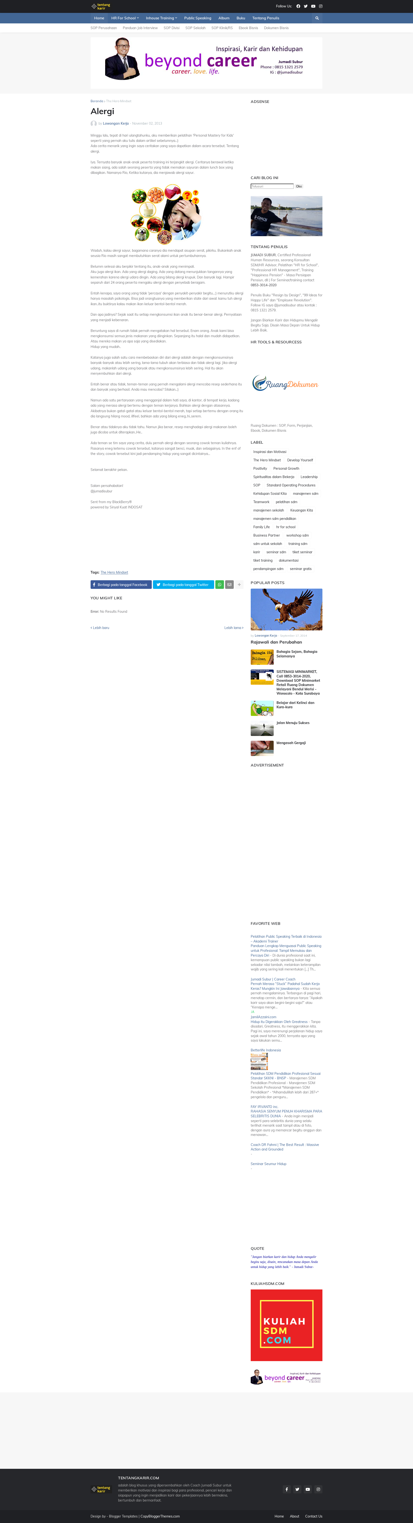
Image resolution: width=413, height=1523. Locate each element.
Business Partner (266, 535)
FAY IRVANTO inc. (264, 1107)
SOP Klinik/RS (222, 28)
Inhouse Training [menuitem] (160, 18)
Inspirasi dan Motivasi (269, 452)
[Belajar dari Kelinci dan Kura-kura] (262, 708)
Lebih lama (232, 627)
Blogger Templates (123, 1516)
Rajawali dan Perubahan (276, 642)
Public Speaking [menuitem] (197, 18)
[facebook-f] (287, 1489)
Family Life (261, 527)
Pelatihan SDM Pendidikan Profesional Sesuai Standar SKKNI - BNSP (286, 1076)
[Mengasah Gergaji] (262, 748)
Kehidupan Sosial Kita (270, 493)
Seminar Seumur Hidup (268, 1164)
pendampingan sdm (268, 569)
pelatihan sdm (286, 502)
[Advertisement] (280, 137)
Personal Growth (286, 468)
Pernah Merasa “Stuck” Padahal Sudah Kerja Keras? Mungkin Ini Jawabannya (285, 986)
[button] (317, 18)
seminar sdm (276, 552)
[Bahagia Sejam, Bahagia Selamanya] (262, 657)
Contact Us (313, 1516)
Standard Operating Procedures (291, 485)
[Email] (229, 584)
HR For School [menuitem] (123, 18)
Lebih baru (101, 627)
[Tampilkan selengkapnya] (239, 584)
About (294, 1516)
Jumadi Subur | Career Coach (273, 979)
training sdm (297, 544)
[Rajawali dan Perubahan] (286, 609)
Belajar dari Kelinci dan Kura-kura (295, 705)
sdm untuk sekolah (267, 544)
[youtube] (313, 6)
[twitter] (306, 6)
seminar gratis (301, 569)
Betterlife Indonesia (266, 1050)
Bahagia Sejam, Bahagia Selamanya (297, 654)
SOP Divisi (171, 28)
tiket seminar (302, 552)
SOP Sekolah (195, 28)
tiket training (262, 560)
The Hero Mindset (118, 101)
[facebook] (298, 6)
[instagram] (320, 6)
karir (256, 552)
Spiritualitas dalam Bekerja (273, 477)
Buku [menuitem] (241, 18)
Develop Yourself (300, 460)
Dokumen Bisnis (276, 28)
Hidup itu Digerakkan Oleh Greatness (279, 1022)
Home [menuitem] (99, 18)
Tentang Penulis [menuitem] (265, 18)
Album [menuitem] (223, 18)
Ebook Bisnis (248, 28)
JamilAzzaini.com (263, 1017)
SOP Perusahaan (104, 28)
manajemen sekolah (268, 510)
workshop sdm (297, 535)
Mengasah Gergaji (291, 743)
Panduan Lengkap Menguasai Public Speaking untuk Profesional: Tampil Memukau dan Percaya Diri (286, 950)
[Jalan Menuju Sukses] (262, 728)
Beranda (97, 101)
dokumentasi (289, 560)
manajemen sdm (305, 493)
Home (279, 1516)
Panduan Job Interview (140, 28)
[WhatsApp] (219, 584)
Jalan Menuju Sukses (293, 723)
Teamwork (261, 502)
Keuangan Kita (301, 510)
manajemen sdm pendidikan (274, 519)
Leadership (309, 477)
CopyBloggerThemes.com (160, 1516)
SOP (256, 485)
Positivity (260, 468)
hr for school (285, 527)
